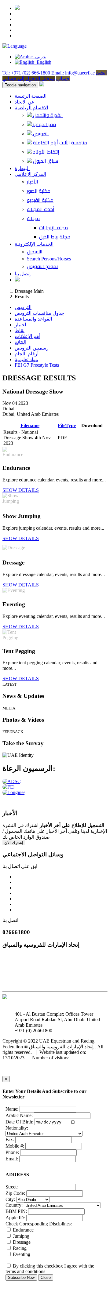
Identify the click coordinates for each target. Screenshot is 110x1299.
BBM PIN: (16, 1211)
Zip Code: (15, 1193)
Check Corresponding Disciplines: (39, 1223)
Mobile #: (15, 1145)
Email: (12, 1158)
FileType (67, 425)
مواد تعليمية (26, 359)
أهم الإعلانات (27, 336)
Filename (29, 425)
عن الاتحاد (25, 101)
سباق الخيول (45, 160)
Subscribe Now (21, 1277)
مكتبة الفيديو (40, 200)
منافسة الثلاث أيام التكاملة (59, 142)
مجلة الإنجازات (53, 227)
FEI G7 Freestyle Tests (37, 365)
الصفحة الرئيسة (30, 96)
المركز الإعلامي (30, 174)
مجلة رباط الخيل (54, 236)
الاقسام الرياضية (31, 107)
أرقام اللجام (26, 353)
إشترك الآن (13, 842)
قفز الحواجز (44, 124)
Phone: (12, 1152)
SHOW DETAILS (20, 490)
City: (10, 1199)
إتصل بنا (23, 273)
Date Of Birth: (19, 1121)
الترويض (40, 133)
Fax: (10, 1139)
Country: (14, 1205)
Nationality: (17, 1127)
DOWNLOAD (92, 437)
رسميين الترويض (32, 347)
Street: (12, 1186)
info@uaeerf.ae (68, 1030)
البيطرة (22, 168)
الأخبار (32, 181)
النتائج (20, 342)
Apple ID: (15, 1217)
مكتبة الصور (38, 190)
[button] (14, 46)
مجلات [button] (33, 218)
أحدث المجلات (40, 209)
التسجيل (34, 251)
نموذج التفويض (42, 266)
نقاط (19, 330)
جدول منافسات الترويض (39, 313)
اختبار (20, 324)
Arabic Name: (19, 1115)
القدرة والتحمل (47, 115)
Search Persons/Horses (49, 258)
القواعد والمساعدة (33, 318)
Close (46, 1277)
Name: (12, 1109)
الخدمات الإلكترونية (34, 244)
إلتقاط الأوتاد (45, 151)
